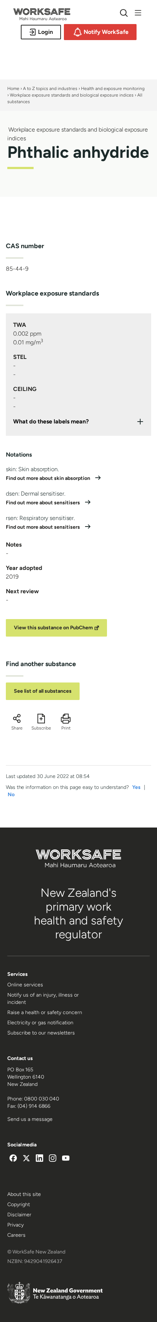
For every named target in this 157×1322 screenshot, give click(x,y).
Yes (136, 787)
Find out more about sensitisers (43, 503)
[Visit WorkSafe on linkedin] (39, 1159)
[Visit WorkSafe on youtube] (66, 1159)
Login (45, 31)
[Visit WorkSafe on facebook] (13, 1159)
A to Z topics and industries (50, 88)
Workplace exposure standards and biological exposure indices (72, 95)
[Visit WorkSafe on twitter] (26, 1159)
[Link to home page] (41, 18)
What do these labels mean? (51, 421)
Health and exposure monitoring (113, 88)
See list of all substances (43, 691)
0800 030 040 (41, 1099)
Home (13, 88)
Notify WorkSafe (106, 31)
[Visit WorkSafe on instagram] (52, 1159)
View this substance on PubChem (53, 628)
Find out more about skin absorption (48, 478)
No (11, 794)
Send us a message (30, 1119)
